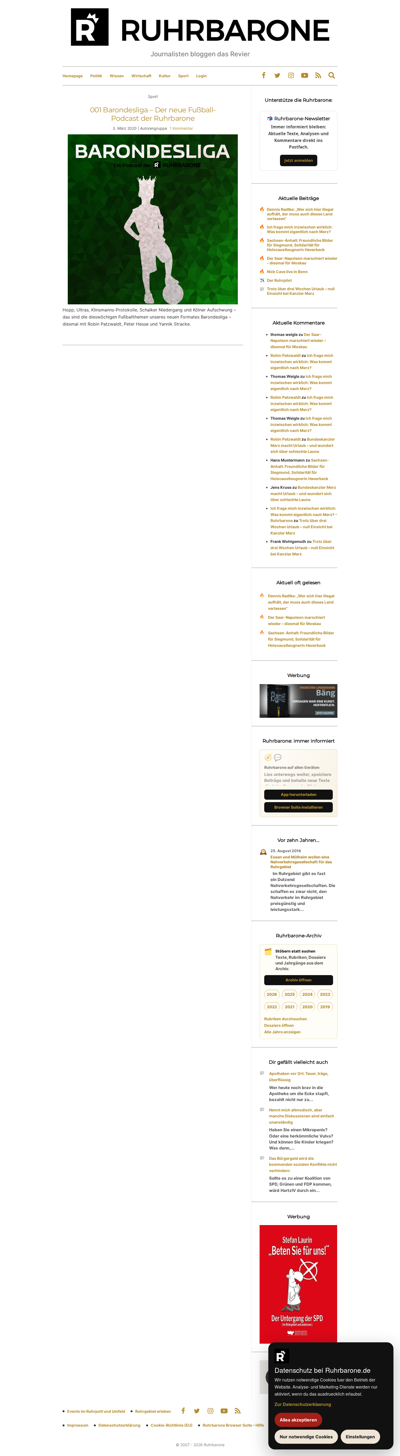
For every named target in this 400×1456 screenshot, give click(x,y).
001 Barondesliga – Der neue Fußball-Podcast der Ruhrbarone (153, 114)
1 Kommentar (181, 128)
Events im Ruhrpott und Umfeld (96, 1411)
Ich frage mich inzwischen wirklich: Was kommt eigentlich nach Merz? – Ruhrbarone (303, 514)
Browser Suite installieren (298, 807)
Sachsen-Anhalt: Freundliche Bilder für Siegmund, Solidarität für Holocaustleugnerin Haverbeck (300, 245)
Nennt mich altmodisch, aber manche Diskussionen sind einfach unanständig (301, 1116)
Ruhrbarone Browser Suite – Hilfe (233, 1425)
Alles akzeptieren (298, 1420)
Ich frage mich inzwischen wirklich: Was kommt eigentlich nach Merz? (300, 229)
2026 (272, 994)
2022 (272, 1006)
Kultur (165, 75)
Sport (183, 75)
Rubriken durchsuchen (285, 1018)
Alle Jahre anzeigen (282, 1032)
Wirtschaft (141, 75)
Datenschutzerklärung (119, 1425)
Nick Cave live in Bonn (287, 271)
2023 (325, 994)
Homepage (73, 75)
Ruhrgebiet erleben (153, 1411)
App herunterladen (298, 794)
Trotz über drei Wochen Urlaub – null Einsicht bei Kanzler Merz (301, 291)
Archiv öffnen (298, 980)
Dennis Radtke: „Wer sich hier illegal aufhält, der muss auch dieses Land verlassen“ (300, 214)
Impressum (77, 1425)
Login (201, 75)
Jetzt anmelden (298, 160)
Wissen (117, 75)
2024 (307, 994)
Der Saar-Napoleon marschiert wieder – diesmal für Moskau (302, 260)
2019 (325, 1006)
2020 (307, 1006)
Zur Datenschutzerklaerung (303, 1404)
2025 (290, 994)
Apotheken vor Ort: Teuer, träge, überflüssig (298, 1076)
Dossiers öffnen (279, 1025)
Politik (96, 75)
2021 (289, 1006)
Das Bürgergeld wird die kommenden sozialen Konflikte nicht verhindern (303, 1164)
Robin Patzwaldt (285, 355)
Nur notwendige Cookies (306, 1436)
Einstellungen (360, 1436)
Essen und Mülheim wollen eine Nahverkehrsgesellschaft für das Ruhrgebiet (301, 862)
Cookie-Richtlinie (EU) (172, 1425)
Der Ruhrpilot (279, 280)
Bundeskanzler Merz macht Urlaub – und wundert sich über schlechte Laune (302, 445)
